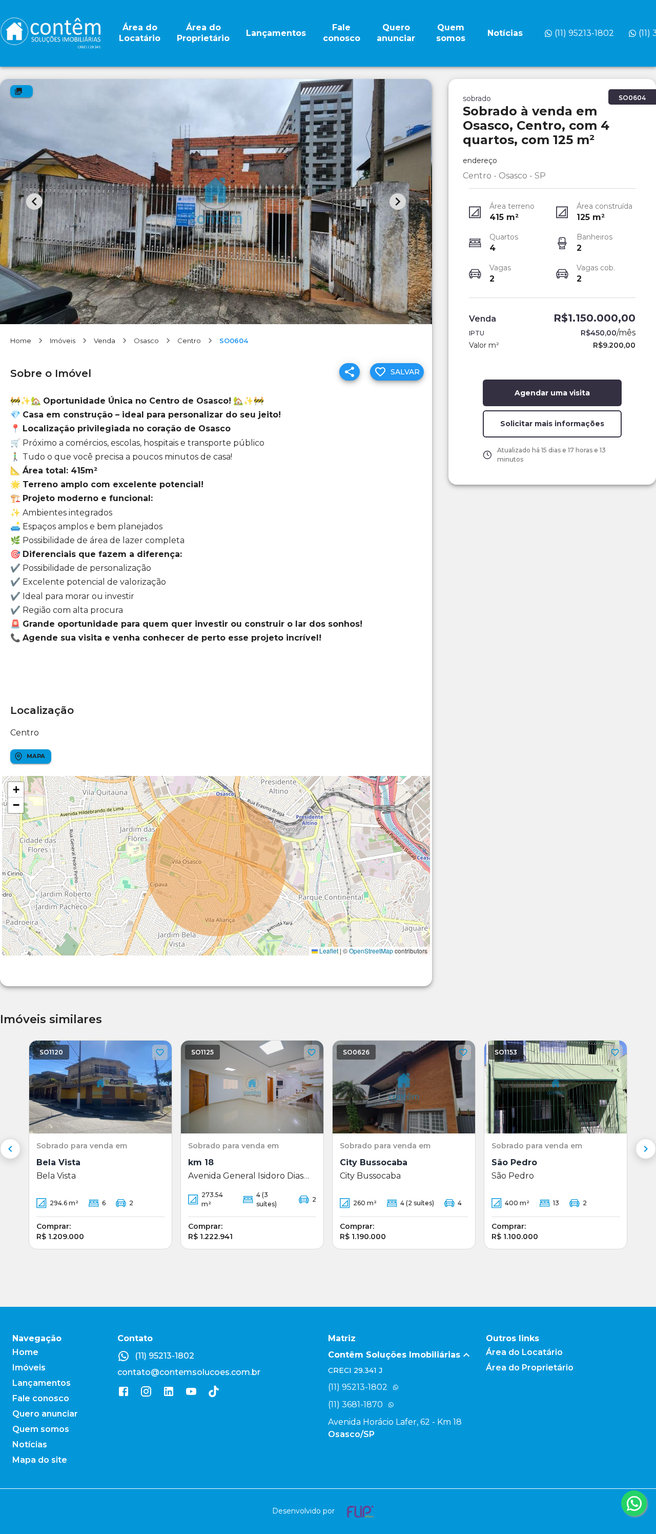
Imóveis (62, 340)
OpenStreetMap (371, 950)
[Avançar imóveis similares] (646, 1149)
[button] (16, 790)
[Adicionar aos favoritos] (160, 1052)
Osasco (146, 340)
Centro (189, 340)
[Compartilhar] (349, 372)
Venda (104, 340)
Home (20, 340)
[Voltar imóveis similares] (10, 1149)
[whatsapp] (634, 1503)
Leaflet (328, 950)
